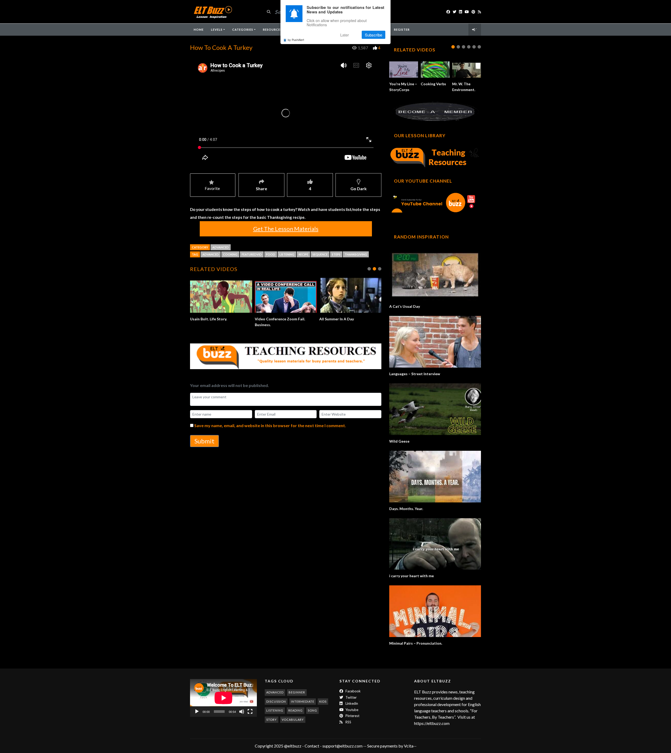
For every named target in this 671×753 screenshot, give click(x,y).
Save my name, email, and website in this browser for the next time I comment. (270, 425)
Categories (242, 29)
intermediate (302, 701)
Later (344, 35)
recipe (303, 254)
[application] (223, 698)
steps (336, 254)
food (270, 254)
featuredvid (252, 254)
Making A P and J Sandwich (342, 319)
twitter (351, 697)
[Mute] (241, 711)
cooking (230, 254)
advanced (210, 254)
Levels (217, 29)
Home (199, 29)
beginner (297, 692)
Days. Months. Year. (406, 508)
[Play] (196, 711)
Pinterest (352, 716)
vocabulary (293, 719)
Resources (272, 29)
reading (295, 710)
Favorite (212, 188)
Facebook (353, 691)
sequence (320, 254)
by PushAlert (296, 40)
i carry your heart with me (411, 576)
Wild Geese (399, 441)
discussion (276, 701)
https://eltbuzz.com (432, 723)
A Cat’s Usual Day (404, 306)
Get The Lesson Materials (285, 228)
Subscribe (373, 35)
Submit (204, 441)
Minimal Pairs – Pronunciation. (415, 643)
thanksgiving (356, 254)
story (271, 719)
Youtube (351, 710)
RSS (348, 722)
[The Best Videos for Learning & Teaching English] (212, 11)
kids (323, 701)
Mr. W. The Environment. (276, 319)
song (312, 710)
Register (402, 29)
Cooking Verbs (433, 84)
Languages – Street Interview (414, 374)
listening (286, 254)
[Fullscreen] (250, 711)
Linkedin (351, 703)
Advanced (220, 247)
